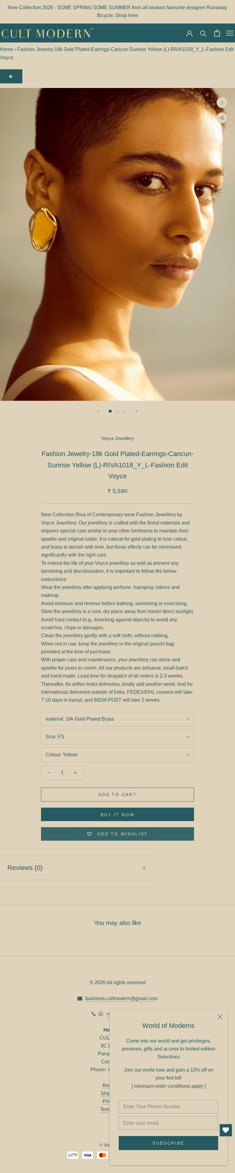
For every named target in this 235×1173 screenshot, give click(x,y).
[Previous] (98, 411)
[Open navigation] (229, 32)
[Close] (220, 1017)
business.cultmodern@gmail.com (121, 998)
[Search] (203, 33)
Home (6, 49)
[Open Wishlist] (226, 1130)
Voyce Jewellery (117, 438)
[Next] (137, 411)
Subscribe (168, 1143)
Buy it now (118, 814)
